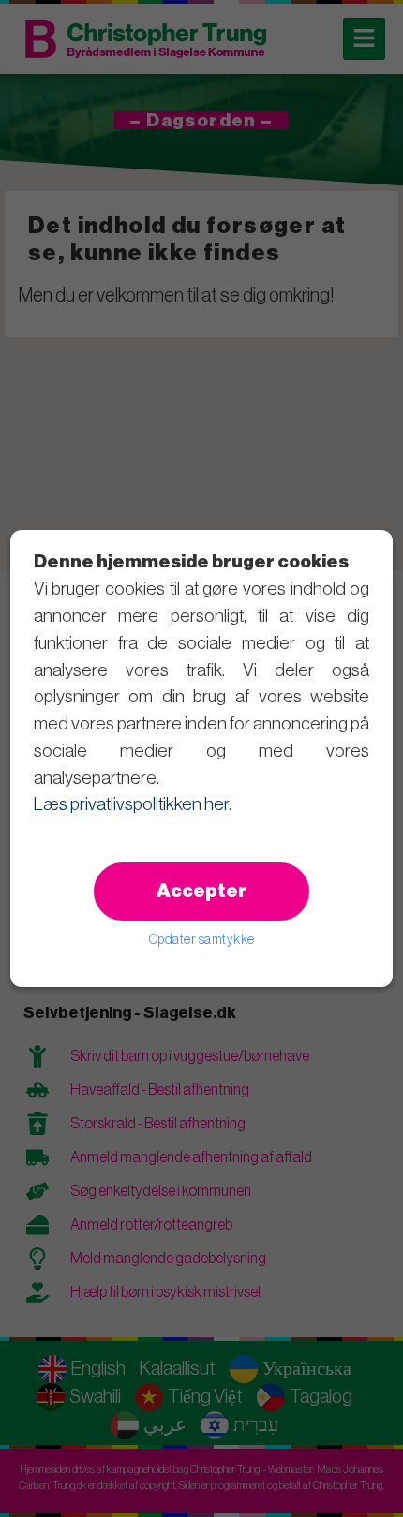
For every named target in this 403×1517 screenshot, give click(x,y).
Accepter (201, 891)
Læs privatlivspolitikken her (131, 804)
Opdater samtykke (202, 940)
